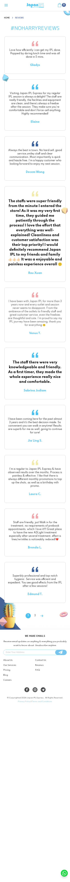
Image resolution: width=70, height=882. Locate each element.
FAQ (37, 670)
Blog (5, 675)
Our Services (9, 665)
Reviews (39, 665)
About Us (8, 660)
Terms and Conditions (42, 701)
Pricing (6, 670)
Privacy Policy (24, 701)
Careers (7, 680)
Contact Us (40, 660)
